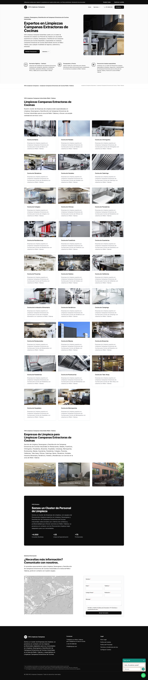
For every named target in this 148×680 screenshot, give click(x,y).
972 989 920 (109, 7)
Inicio (89, 7)
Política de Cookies (105, 642)
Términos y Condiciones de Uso (109, 647)
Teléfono (107, 585)
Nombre (88, 579)
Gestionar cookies (119, 2)
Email (87, 585)
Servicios (96, 7)
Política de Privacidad (103, 607)
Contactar (118, 7)
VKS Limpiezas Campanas (36, 7)
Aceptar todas (107, 2)
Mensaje (88, 599)
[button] (48, 595)
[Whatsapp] (143, 675)
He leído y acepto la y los (102, 608)
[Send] (143, 669)
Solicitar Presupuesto (31, 51)
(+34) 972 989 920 (71, 644)
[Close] (144, 660)
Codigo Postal (90, 592)
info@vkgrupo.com (71, 646)
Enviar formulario (103, 613)
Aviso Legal (103, 639)
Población (108, 592)
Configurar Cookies (105, 649)
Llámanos (44, 51)
